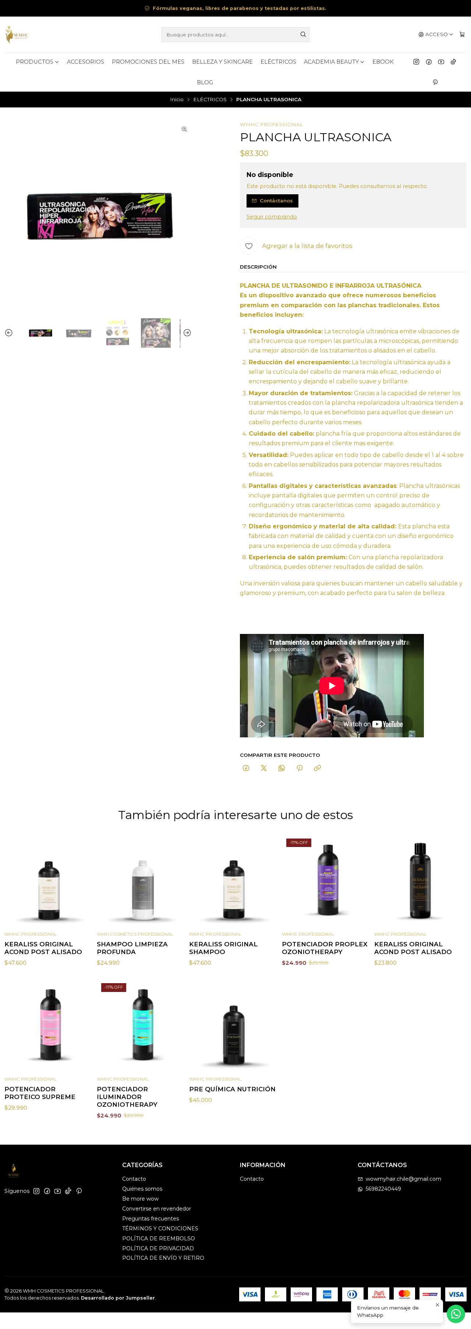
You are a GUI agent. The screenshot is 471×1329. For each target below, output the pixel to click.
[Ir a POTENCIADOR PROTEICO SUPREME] (50, 1025)
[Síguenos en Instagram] (416, 62)
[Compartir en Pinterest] (299, 768)
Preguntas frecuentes (150, 1218)
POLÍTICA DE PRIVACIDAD (158, 1248)
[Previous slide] (9, 333)
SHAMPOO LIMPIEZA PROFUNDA (132, 948)
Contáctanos (276, 200)
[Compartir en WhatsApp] (282, 768)
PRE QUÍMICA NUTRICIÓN (232, 1089)
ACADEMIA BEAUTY (331, 62)
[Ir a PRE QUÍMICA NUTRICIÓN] (235, 1025)
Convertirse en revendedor (156, 1208)
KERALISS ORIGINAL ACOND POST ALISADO (43, 948)
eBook (383, 62)
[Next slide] (186, 333)
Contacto (134, 1179)
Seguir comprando (272, 216)
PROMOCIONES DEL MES (148, 62)
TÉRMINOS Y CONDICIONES (160, 1228)
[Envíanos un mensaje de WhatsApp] (456, 1314)
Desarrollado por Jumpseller (118, 1298)
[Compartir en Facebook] (246, 768)
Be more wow (140, 1198)
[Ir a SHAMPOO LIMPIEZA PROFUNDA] (143, 880)
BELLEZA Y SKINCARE (222, 62)
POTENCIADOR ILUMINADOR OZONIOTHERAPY (127, 1096)
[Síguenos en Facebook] (428, 62)
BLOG (205, 82)
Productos (34, 62)
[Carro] (462, 34)
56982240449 (383, 1189)
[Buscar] (303, 34)
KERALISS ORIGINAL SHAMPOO (223, 948)
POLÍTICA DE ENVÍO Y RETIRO (163, 1258)
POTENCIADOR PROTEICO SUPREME (39, 1093)
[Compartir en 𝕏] (264, 768)
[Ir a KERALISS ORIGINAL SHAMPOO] (235, 880)
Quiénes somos (142, 1189)
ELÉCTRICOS (278, 62)
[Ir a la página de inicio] (16, 34)
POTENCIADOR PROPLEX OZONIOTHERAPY (325, 948)
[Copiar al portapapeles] (317, 768)
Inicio (177, 99)
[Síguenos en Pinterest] (435, 82)
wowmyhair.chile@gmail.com (403, 1179)
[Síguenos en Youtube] (441, 62)
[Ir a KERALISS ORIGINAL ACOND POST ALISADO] (50, 880)
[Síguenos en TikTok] (453, 62)
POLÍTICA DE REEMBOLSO (158, 1238)
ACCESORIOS (85, 62)
